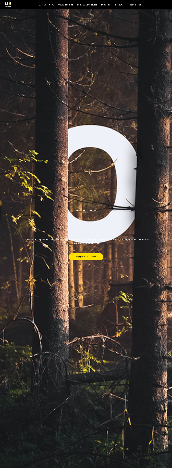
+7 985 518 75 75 (134, 4)
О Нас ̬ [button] (52, 4)
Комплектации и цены (87, 4)
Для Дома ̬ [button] (119, 4)
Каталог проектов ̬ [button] (66, 4)
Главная (42, 4)
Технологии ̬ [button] (105, 4)
